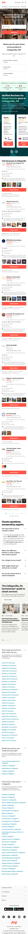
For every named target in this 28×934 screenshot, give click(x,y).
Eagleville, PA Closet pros (9, 684)
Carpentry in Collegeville (8, 766)
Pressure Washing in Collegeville (10, 847)
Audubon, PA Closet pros (8, 687)
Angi (3, 615)
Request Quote (14, 190)
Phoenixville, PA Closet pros (9, 676)
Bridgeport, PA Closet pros (9, 730)
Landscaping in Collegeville (9, 824)
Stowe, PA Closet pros (8, 711)
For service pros (5, 892)
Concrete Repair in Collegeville (10, 818)
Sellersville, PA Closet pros (9, 740)
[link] (5, 138)
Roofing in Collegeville (8, 805)
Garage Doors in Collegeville (9, 850)
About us (4, 900)
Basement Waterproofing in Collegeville (12, 871)
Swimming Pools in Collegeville (10, 810)
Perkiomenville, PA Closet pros (10, 695)
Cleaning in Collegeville (8, 844)
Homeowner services (7, 887)
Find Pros (14, 32)
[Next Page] (25, 513)
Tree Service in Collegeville (9, 800)
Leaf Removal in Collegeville (9, 860)
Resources (4, 896)
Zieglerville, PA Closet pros (9, 668)
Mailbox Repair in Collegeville (10, 855)
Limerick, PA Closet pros (8, 663)
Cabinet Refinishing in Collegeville (11, 858)
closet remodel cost (15, 535)
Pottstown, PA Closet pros (9, 708)
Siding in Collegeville (7, 813)
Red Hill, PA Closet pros (8, 732)
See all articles (8, 600)
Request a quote (8, 143)
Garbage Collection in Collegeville (11, 863)
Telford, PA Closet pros (8, 703)
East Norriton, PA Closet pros (10, 689)
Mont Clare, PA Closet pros (9, 673)
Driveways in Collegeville (8, 816)
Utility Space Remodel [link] (14, 6)
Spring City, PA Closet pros (9, 692)
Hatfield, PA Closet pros (8, 722)
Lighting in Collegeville (8, 774)
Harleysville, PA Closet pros (9, 671)
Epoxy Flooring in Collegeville (10, 874)
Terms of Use (10, 926)
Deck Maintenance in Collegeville (11, 821)
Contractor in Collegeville (9, 868)
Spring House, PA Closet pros (9, 735)
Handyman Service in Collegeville (11, 839)
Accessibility (13, 928)
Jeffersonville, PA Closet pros (10, 679)
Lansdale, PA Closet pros (8, 697)
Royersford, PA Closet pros (9, 665)
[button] (4, 184)
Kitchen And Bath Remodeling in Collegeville (14, 802)
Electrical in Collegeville (8, 797)
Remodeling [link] (4, 6)
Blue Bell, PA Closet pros (8, 724)
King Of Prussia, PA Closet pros (10, 719)
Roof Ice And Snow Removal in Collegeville (13, 852)
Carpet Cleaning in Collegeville (10, 866)
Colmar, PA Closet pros (8, 738)
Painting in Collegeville (8, 771)
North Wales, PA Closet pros (9, 727)
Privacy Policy (18, 926)
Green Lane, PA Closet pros (9, 713)
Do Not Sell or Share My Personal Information (14, 930)
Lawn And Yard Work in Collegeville (11, 829)
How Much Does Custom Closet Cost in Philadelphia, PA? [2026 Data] (11, 620)
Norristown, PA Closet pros (9, 681)
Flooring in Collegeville (8, 826)
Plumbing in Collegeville (8, 794)
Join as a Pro (18, 2)
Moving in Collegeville (8, 836)
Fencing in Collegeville (8, 808)
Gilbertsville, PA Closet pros (9, 716)
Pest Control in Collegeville (9, 842)
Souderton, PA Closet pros (9, 700)
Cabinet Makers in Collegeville (10, 768)
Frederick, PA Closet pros (8, 705)
